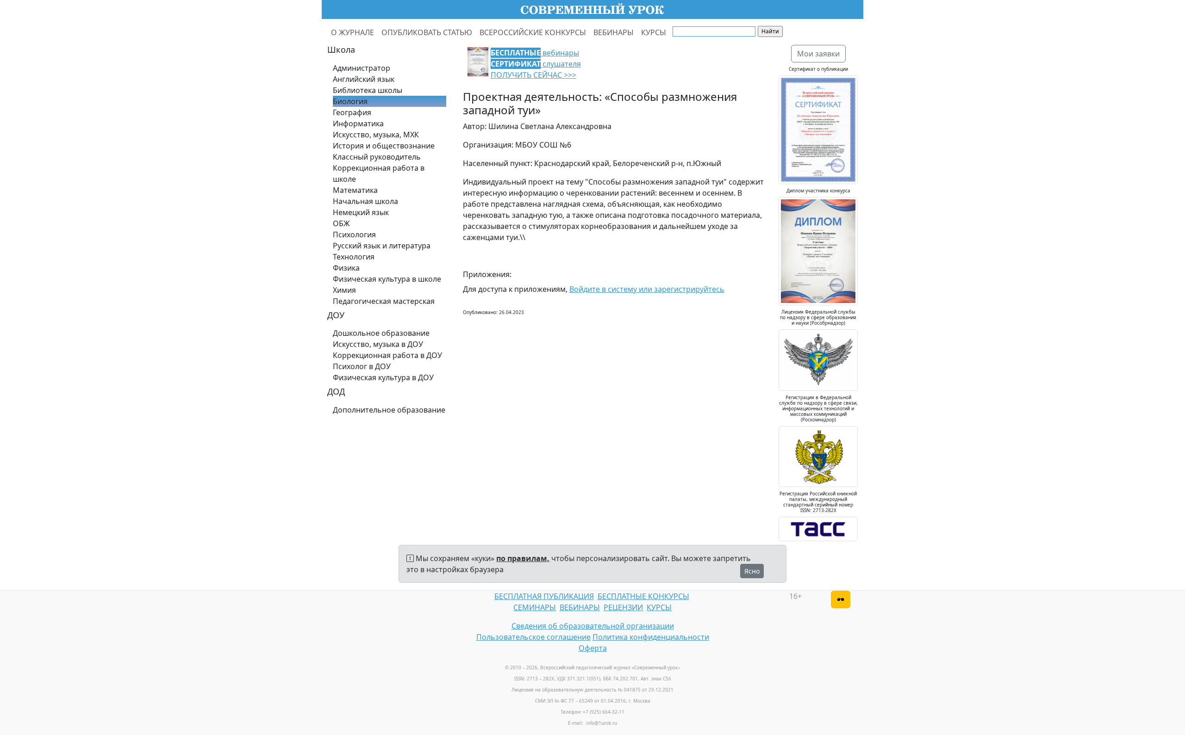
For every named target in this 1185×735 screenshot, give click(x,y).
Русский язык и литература (381, 246)
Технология (353, 257)
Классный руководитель (377, 157)
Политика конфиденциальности (650, 637)
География (352, 112)
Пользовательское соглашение (533, 637)
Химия (344, 290)
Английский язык (363, 79)
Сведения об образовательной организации (592, 626)
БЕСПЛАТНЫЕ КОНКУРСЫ (643, 596)
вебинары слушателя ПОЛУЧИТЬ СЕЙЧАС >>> (536, 64)
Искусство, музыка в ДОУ (378, 344)
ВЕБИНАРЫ (613, 32)
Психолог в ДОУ (362, 366)
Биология (350, 101)
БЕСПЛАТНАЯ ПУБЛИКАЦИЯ (544, 596)
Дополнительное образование (389, 410)
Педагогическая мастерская (384, 301)
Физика (346, 268)
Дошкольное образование (381, 333)
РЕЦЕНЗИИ (623, 607)
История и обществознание (384, 146)
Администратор (361, 68)
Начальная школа (365, 201)
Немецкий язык (361, 212)
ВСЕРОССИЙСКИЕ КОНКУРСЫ (533, 32)
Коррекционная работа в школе (378, 173)
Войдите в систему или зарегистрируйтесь (646, 289)
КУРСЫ (653, 32)
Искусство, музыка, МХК (376, 135)
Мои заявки (818, 54)
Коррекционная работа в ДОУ (387, 355)
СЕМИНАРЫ (534, 607)
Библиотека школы (367, 90)
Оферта (593, 648)
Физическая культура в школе (387, 279)
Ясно (752, 571)
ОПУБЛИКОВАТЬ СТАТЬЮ (426, 32)
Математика (355, 190)
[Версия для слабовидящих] (840, 599)
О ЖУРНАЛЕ (352, 32)
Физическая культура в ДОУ (383, 377)
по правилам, (522, 558)
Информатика (358, 123)
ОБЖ (341, 223)
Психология (354, 234)
